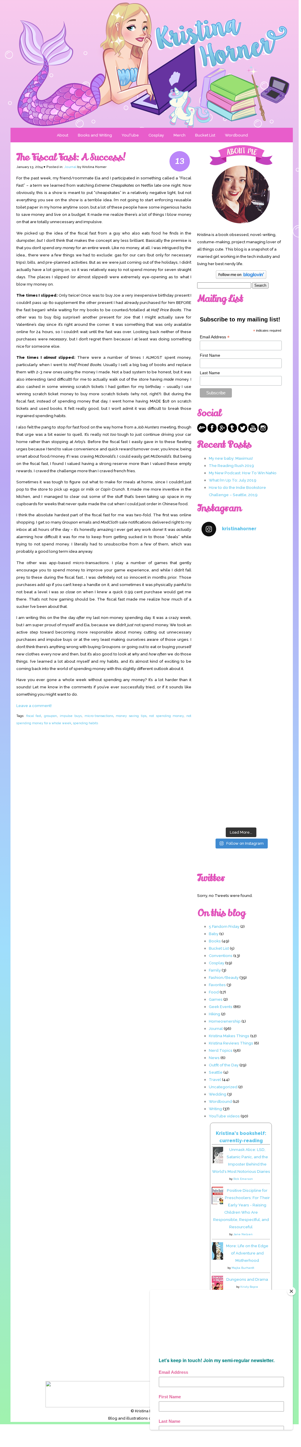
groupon (50, 716)
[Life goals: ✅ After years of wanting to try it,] (241, 800)
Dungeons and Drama (247, 1279)
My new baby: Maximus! (231, 458)
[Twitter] (242, 431)
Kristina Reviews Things (231, 1043)
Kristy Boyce (249, 1286)
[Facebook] (212, 431)
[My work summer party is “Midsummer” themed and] (241, 753)
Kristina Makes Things (229, 1035)
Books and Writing (95, 135)
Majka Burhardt (243, 1267)
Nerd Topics (220, 1050)
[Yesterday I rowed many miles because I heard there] (241, 565)
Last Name (210, 372)
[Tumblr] (232, 431)
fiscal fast (33, 716)
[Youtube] (253, 431)
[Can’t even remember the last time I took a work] (241, 612)
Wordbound (236, 135)
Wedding (217, 1094)
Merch (180, 135)
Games (216, 999)
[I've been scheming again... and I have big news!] (241, 706)
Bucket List (205, 135)
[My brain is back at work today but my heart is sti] (241, 659)
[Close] (291, 1291)
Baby (213, 933)
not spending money (166, 716)
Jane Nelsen (243, 1234)
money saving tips (131, 716)
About (62, 135)
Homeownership (225, 1021)
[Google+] (222, 431)
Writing (215, 1108)
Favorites (217, 984)
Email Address (215, 337)
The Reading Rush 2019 (231, 465)
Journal (70, 167)
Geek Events (220, 1006)
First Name (210, 355)
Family (215, 970)
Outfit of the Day (224, 1065)
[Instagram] (263, 431)
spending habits (85, 723)
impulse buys (71, 716)
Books (215, 941)
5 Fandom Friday (224, 926)
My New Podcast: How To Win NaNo (242, 472)
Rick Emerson (243, 1178)
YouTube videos (224, 1116)
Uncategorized (223, 1086)
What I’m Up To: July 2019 (232, 480)
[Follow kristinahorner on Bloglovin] (241, 277)
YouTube (130, 135)
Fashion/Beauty (224, 977)
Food (214, 992)
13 (179, 161)
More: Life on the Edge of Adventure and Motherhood (247, 1253)
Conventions (220, 955)
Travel (215, 1079)
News (214, 1057)
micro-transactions (99, 716)
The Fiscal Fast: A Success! (71, 157)
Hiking (214, 1014)
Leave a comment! (34, 705)
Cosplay (156, 135)
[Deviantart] (201, 431)
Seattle (216, 1072)
